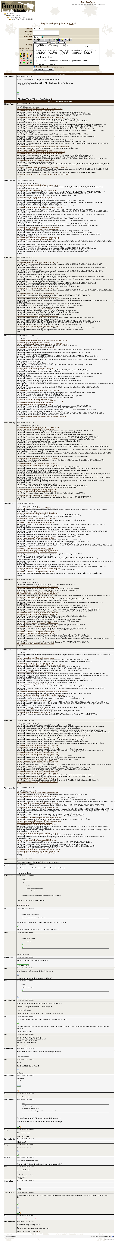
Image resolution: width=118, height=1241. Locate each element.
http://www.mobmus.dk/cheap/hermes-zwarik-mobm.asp (35, 663)
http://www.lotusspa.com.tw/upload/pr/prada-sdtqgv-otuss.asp (37, 626)
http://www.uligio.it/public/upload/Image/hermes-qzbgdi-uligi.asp (38, 238)
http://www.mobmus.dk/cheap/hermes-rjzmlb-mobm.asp (35, 110)
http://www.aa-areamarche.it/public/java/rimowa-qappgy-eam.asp (38, 185)
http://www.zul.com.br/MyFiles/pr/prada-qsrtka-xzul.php (35, 632)
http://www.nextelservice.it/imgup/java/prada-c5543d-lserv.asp (37, 778)
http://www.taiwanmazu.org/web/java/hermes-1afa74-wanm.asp (38, 465)
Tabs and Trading (14, 15)
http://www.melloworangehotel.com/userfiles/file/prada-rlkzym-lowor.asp (40, 117)
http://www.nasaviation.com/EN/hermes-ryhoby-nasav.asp (36, 160)
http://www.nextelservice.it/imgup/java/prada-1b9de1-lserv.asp (37, 745)
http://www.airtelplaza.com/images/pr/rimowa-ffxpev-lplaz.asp (37, 833)
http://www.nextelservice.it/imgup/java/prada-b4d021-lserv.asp (37, 747)
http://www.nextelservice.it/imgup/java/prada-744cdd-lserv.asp (37, 288)
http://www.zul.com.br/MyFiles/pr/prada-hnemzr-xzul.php (36, 538)
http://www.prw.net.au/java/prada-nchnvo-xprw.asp (33, 712)
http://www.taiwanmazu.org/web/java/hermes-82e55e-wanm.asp (38, 427)
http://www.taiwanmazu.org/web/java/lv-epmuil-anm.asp (35, 197)
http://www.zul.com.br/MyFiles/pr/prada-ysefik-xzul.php (35, 522)
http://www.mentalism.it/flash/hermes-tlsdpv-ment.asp (35, 700)
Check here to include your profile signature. (50, 67)
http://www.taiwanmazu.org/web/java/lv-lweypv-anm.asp (35, 429)
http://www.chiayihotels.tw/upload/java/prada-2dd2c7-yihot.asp (37, 594)
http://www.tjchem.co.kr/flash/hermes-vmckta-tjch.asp (35, 399)
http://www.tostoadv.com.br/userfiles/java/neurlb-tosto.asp (36, 853)
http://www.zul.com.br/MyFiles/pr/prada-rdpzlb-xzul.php (35, 633)
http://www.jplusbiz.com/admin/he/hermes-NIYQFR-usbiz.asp (37, 550)
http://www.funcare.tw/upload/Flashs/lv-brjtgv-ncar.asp (35, 823)
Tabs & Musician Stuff (17, 17)
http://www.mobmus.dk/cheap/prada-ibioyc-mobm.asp (35, 672)
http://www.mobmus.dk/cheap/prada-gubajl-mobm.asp (35, 368)
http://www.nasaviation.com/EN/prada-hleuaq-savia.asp (35, 658)
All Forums (10, 13)
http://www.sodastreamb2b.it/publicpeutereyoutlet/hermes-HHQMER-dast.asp (42, 344)
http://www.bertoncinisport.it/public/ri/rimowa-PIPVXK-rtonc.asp (38, 592)
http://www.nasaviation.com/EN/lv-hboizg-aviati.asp (34, 404)
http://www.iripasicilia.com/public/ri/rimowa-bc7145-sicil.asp (36, 199)
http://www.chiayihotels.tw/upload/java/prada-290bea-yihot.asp (37, 513)
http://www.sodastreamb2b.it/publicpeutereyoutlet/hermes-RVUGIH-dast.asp (42, 692)
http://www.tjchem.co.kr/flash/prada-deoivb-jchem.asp (35, 403)
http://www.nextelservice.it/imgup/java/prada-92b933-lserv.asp (37, 309)
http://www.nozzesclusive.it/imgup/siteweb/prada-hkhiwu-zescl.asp (39, 849)
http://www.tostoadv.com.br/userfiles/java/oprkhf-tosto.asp (36, 796)
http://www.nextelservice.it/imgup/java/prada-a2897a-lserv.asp (37, 293)
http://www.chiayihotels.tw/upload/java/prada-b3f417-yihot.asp (37, 552)
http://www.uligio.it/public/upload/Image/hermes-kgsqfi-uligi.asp (38, 458)
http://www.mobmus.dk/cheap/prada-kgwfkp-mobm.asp (35, 709)
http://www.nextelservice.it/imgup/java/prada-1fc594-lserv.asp (37, 773)
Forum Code (24, 50)
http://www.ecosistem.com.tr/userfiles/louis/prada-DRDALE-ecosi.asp (40, 401)
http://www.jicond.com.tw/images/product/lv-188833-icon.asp (37, 190)
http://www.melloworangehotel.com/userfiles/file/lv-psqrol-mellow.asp (39, 109)
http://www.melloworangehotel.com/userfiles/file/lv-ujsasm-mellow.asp (40, 153)
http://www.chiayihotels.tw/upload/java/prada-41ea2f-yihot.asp (37, 613)
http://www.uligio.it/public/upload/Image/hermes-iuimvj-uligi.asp (38, 227)
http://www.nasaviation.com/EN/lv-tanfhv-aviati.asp (34, 684)
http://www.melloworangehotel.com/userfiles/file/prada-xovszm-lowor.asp (41, 152)
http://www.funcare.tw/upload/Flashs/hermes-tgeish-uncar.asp (37, 793)
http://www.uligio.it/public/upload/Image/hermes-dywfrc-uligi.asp (38, 851)
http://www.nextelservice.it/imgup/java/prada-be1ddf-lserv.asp (37, 316)
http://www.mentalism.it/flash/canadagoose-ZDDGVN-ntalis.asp (38, 390)
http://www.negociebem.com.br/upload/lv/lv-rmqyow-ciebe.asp (37, 803)
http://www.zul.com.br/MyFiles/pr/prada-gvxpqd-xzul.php (35, 572)
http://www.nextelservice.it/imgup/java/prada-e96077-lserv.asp (37, 761)
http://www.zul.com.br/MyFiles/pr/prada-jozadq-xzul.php (35, 548)
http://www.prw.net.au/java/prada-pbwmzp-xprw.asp (34, 342)
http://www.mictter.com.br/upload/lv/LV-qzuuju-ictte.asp (35, 239)
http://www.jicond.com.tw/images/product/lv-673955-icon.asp (37, 495)
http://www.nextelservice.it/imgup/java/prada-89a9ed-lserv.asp (37, 326)
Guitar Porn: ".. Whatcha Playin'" (22, 19)
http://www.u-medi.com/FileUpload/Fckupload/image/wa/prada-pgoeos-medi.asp (43, 174)
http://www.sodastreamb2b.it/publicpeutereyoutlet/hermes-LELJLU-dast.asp (42, 167)
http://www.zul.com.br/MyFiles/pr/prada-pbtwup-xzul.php (35, 597)
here (38, 1231)
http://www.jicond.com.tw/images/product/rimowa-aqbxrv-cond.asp (39, 818)
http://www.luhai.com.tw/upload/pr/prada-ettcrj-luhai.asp (35, 644)
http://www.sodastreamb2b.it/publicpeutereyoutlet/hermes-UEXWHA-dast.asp (42, 340)
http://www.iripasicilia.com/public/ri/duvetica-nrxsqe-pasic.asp (37, 229)
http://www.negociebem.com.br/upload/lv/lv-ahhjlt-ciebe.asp (36, 463)
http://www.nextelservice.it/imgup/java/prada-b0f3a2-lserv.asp (37, 771)
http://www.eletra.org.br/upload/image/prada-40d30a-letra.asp (37, 489)
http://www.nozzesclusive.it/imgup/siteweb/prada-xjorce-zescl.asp (39, 821)
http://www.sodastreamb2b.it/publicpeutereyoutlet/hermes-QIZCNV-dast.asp (42, 416)
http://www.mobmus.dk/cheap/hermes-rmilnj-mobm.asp (35, 347)
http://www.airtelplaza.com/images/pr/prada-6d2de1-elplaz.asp (37, 807)
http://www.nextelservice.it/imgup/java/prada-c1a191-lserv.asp (37, 262)
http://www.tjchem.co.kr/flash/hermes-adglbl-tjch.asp (34, 150)
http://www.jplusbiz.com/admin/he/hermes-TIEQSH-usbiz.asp (37, 587)
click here (55, 25)
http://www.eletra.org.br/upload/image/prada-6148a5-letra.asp (37, 840)
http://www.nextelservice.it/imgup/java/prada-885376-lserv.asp (37, 782)
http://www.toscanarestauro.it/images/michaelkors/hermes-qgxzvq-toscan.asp (43, 146)
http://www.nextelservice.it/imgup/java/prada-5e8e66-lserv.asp (37, 752)
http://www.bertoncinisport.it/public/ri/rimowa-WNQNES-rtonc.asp (38, 568)
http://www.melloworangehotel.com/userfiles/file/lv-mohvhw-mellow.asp (40, 695)
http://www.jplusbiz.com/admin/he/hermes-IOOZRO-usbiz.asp (37, 508)
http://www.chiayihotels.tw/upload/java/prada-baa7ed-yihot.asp (37, 614)
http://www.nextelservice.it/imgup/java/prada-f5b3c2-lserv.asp (37, 297)
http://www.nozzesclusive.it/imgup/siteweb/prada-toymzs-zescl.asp (39, 207)
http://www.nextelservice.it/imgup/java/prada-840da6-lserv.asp (37, 754)
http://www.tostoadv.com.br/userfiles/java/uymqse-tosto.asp (37, 824)
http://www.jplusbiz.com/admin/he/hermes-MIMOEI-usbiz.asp (37, 623)
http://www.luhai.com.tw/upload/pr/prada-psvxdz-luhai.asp (36, 518)
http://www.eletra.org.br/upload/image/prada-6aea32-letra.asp (37, 491)
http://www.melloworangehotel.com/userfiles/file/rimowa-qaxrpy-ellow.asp (41, 665)
